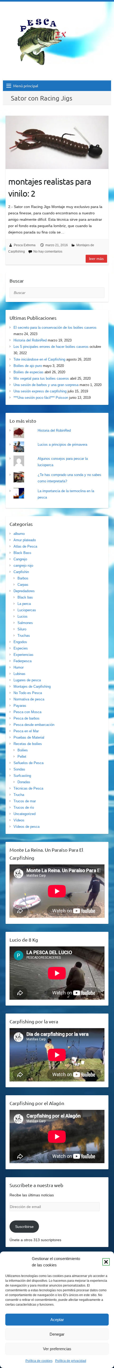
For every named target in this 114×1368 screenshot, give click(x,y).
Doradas (23, 782)
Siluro (21, 629)
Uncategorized (25, 814)
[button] (106, 1262)
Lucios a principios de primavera (62, 445)
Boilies (22, 750)
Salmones (25, 623)
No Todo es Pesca (28, 693)
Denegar (57, 1334)
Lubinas (19, 674)
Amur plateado (25, 540)
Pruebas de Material (29, 737)
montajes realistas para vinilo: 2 (49, 187)
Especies (21, 648)
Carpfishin (21, 572)
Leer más (96, 259)
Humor (19, 667)
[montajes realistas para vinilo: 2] (57, 142)
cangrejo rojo (23, 566)
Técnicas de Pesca (28, 788)
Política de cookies (38, 1361)
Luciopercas (26, 610)
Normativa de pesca (29, 699)
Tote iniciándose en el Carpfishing (39, 359)
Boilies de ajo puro (28, 366)
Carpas (22, 585)
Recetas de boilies (28, 744)
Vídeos (19, 820)
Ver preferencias (57, 1349)
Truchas (23, 636)
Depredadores (24, 591)
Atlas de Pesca (25, 546)
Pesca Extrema (25, 245)
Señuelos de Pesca (28, 763)
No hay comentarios (47, 251)
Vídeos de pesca (27, 827)
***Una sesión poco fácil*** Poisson (41, 398)
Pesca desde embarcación (34, 725)
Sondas (19, 769)
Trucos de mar (25, 801)
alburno (19, 534)
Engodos (20, 642)
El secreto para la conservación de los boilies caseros (55, 328)
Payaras (20, 706)
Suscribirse (24, 1226)
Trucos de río (24, 807)
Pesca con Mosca (27, 712)
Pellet (21, 757)
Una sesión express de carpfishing (40, 391)
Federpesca (23, 661)
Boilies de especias (28, 372)
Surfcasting (22, 776)
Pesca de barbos (27, 718)
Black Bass (22, 553)
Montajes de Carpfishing (32, 687)
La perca (24, 604)
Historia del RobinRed (30, 340)
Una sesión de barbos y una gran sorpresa (46, 385)
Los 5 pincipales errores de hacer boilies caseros (51, 347)
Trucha (19, 795)
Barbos (22, 578)
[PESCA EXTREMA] (45, 41)
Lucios (22, 616)
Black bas (25, 597)
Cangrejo (20, 559)
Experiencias (23, 655)
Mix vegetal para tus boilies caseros (41, 378)
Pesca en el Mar (26, 731)
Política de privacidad (70, 1361)
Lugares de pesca (27, 680)
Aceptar (57, 1319)
